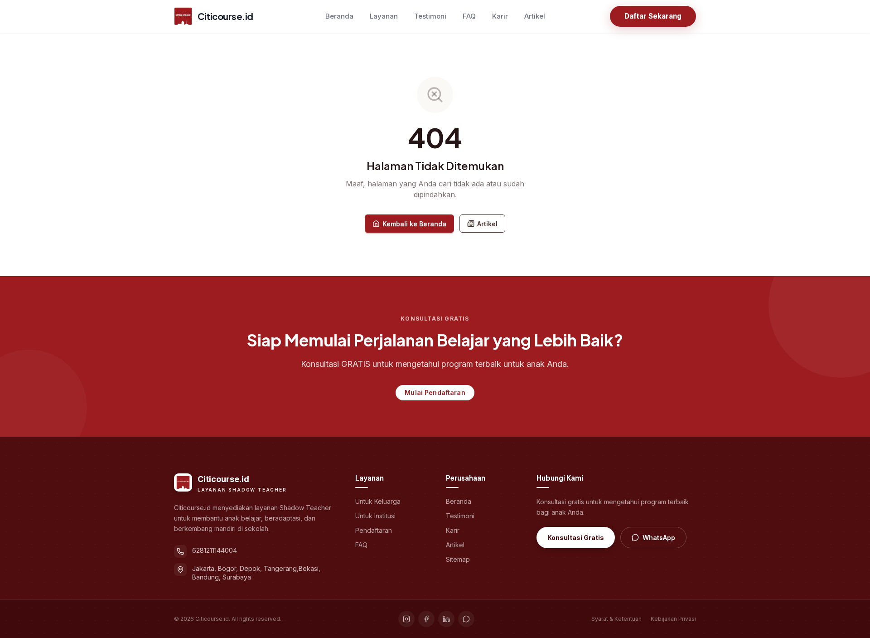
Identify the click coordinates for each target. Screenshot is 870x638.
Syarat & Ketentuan (616, 618)
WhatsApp (659, 537)
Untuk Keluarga (378, 501)
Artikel (534, 16)
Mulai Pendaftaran (435, 392)
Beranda (339, 16)
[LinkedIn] (446, 619)
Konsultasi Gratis (575, 537)
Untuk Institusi (375, 516)
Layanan (384, 16)
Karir (500, 16)
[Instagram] (406, 619)
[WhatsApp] (466, 619)
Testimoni (430, 16)
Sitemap (458, 559)
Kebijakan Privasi (673, 618)
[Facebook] (426, 619)
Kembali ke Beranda (414, 224)
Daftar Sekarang (653, 16)
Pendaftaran (373, 530)
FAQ (469, 16)
